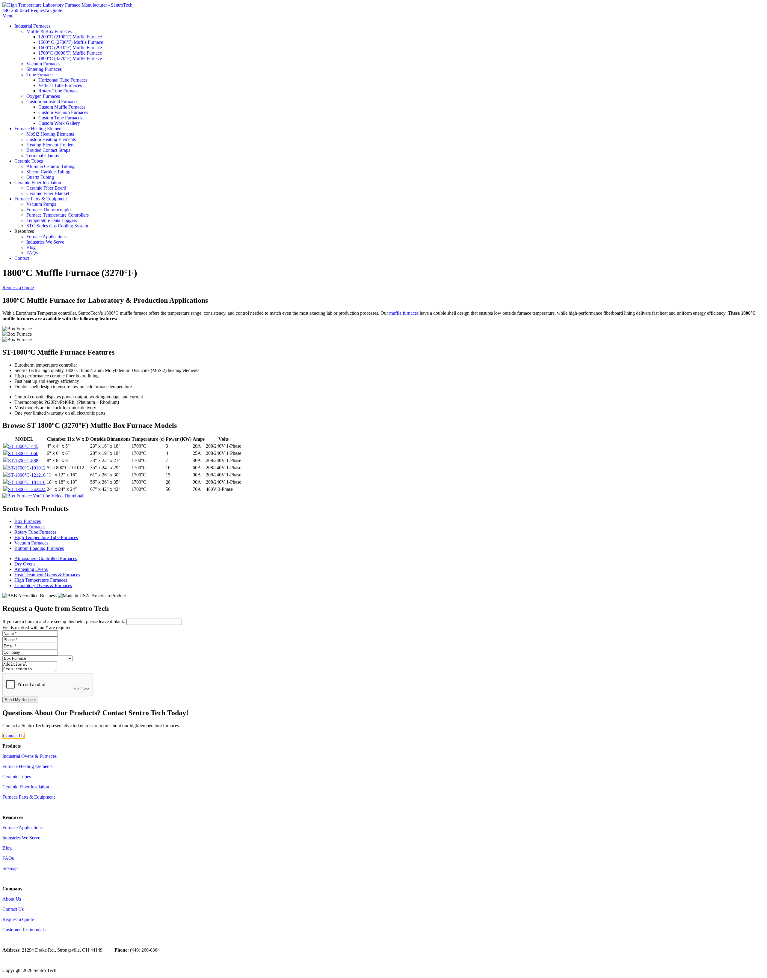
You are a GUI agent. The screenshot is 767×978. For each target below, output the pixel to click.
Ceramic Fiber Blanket (47, 193)
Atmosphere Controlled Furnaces (45, 558)
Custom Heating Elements (51, 139)
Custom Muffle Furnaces (61, 107)
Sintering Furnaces (44, 69)
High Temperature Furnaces (40, 580)
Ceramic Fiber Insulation (37, 182)
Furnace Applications (46, 236)
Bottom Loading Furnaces (39, 548)
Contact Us (13, 735)
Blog (31, 247)
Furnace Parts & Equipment (40, 198)
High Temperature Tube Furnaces (46, 537)
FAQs (32, 252)
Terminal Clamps (42, 155)
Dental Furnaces (29, 526)
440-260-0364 (15, 10)
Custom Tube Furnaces (60, 117)
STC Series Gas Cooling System (57, 225)
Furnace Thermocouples (49, 209)
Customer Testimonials (24, 929)
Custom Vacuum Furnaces (63, 112)
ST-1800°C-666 (23, 453)
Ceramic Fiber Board (46, 187)
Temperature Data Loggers (51, 220)
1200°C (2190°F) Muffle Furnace (70, 36)
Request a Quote (46, 10)
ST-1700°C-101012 (27, 467)
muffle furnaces (404, 313)
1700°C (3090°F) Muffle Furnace (70, 53)
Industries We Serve (45, 241)
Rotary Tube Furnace (58, 90)
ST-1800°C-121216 (27, 475)
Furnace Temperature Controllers (57, 215)
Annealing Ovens (31, 569)
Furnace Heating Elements (39, 128)
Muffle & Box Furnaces (49, 31)
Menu (7, 15)
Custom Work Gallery (59, 123)
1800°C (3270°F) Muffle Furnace (70, 58)
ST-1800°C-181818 (27, 482)
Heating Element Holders (50, 144)
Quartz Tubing (40, 177)
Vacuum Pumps (41, 204)
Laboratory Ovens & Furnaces (43, 585)
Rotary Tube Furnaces (35, 532)
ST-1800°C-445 (23, 446)
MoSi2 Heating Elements (50, 133)
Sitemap (10, 868)
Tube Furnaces (40, 74)
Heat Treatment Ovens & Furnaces (47, 574)
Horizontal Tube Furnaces (62, 79)
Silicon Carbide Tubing (48, 171)
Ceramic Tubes (28, 161)
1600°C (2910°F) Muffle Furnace (70, 47)
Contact (21, 258)
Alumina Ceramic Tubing (50, 166)
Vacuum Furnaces (43, 63)
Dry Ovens (24, 563)
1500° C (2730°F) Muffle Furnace (70, 42)
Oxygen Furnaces (43, 96)
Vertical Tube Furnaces (60, 85)
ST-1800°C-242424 (27, 489)
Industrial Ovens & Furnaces (29, 756)
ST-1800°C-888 (23, 460)
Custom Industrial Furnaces (52, 101)
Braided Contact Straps (48, 150)
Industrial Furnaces (32, 25)
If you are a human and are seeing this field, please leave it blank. (64, 621)
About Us (11, 899)
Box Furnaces (27, 521)
